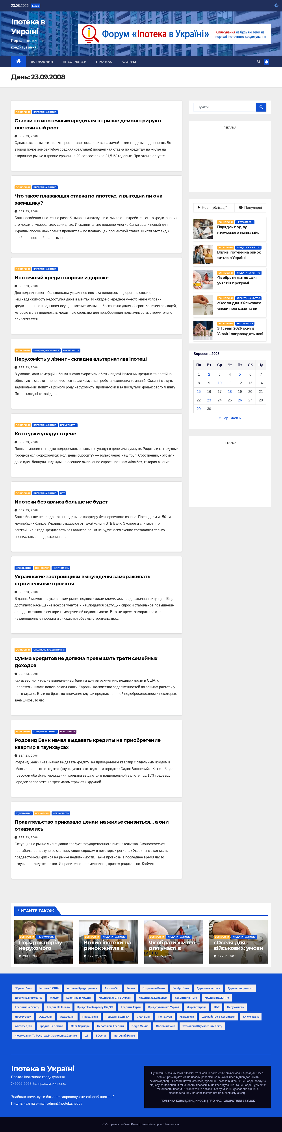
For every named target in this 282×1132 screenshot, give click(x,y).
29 (199, 409)
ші (86, 1035)
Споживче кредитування (49, 650)
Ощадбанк (45, 1016)
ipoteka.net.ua (212, 1093)
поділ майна (140, 1026)
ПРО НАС (215, 1100)
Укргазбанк (187, 1016)
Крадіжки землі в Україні (115, 997)
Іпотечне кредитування (82, 988)
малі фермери (80, 1026)
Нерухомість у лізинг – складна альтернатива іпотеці (81, 359)
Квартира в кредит (78, 997)
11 (230, 383)
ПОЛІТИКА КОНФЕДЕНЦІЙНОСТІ (183, 1100)
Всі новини (42, 62)
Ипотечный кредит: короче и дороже (61, 278)
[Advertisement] (229, 158)
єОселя (101, 1035)
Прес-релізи (75, 62)
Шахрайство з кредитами (218, 1016)
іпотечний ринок (124, 1035)
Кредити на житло (44, 112)
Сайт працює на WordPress (120, 1124)
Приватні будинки (117, 1016)
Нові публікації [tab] (215, 207)
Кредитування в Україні (163, 1007)
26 (240, 400)
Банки (131, 988)
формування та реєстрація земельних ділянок (46, 1035)
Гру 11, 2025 (227, 956)
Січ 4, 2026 (31, 956)
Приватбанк (90, 1016)
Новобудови (23, 1016)
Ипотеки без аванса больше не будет (61, 502)
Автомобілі (112, 988)
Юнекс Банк (251, 1016)
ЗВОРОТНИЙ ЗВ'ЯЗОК (239, 1100)
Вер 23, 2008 (28, 136)
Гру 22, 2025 (97, 956)
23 (209, 400)
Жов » (236, 418)
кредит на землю (51, 1026)
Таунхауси (165, 1016)
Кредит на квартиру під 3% (95, 1007)
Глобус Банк (181, 988)
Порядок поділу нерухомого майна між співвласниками (40, 950)
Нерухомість (71, 350)
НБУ (62, 493)
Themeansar (171, 1124)
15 (199, 391)
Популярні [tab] (252, 207)
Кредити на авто (186, 997)
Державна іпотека (208, 988)
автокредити (23, 1026)
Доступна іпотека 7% (28, 997)
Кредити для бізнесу (46, 350)
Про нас (104, 62)
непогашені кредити (110, 1026)
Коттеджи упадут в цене (45, 434)
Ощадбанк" (67, 1016)
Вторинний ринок (154, 988)
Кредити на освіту (27, 1007)
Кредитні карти (131, 1007)
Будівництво (24, 568)
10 (220, 383)
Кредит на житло (58, 1007)
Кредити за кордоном (153, 997)
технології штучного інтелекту (202, 1026)
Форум (129, 62)
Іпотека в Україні (42, 1068)
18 (230, 391)
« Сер (223, 418)
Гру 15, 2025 (162, 956)
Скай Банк (143, 1016)
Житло (54, 997)
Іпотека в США (49, 988)
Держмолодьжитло (240, 988)
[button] (258, 61)
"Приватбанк (23, 988)
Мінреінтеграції (196, 1007)
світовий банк (165, 1026)
